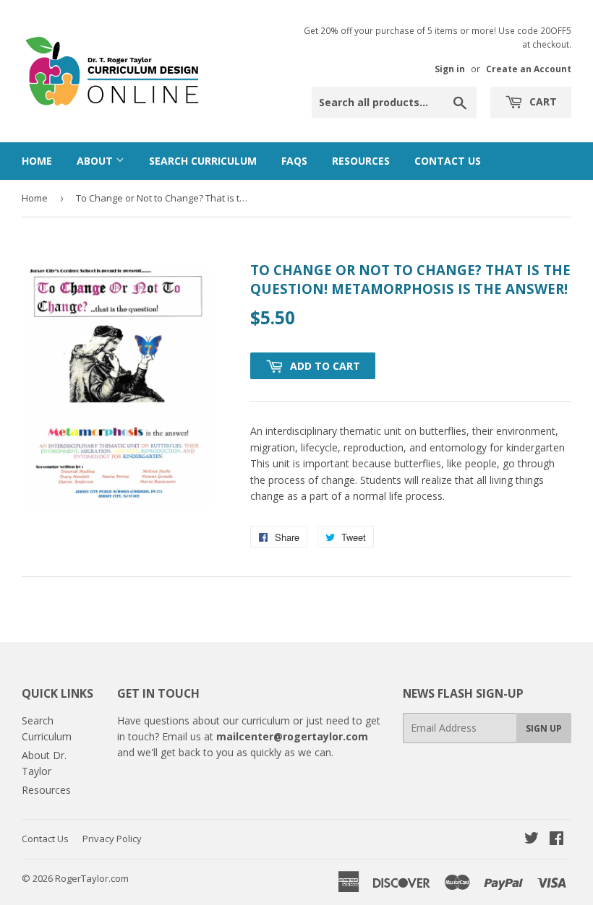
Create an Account (528, 68)
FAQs (294, 161)
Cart (541, 101)
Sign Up (544, 728)
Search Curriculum (203, 161)
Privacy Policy (112, 838)
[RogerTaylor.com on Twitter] (531, 839)
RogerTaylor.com (92, 878)
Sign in (450, 68)
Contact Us (447, 161)
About (96, 161)
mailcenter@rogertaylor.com (292, 736)
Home (37, 161)
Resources (361, 161)
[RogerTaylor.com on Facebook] (556, 839)
